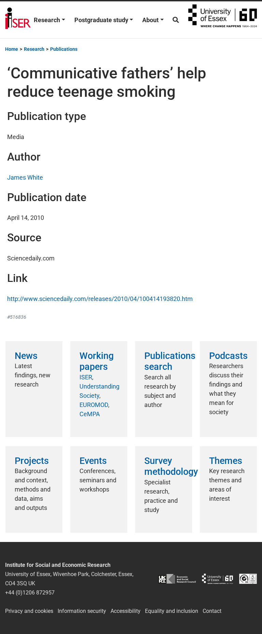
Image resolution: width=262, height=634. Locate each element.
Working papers (96, 361)
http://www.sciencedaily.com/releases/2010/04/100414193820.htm (100, 298)
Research (47, 20)
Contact (212, 611)
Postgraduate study (101, 20)
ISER (85, 377)
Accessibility (126, 611)
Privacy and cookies (29, 611)
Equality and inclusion (171, 611)
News (26, 355)
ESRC (177, 578)
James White (25, 177)
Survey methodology (171, 466)
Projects (32, 460)
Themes (225, 460)
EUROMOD (93, 404)
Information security (82, 611)
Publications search (169, 361)
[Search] (175, 20)
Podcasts (228, 355)
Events (93, 460)
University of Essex (222, 19)
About (150, 20)
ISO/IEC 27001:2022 (248, 578)
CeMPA (89, 414)
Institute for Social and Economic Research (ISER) (18, 19)
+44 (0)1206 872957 (30, 592)
